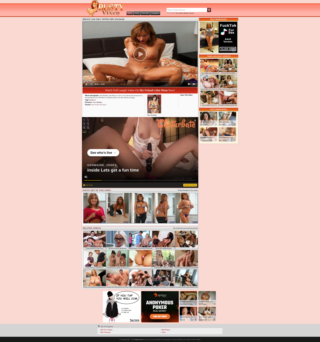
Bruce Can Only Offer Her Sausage (103, 19)
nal (177, 13)
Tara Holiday (97, 102)
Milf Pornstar (105, 332)
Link (164, 332)
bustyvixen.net (139, 339)
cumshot (180, 13)
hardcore (92, 100)
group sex (191, 13)
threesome (185, 13)
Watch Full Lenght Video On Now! (140, 90)
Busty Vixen (103, 8)
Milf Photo (166, 330)
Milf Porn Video (106, 330)
